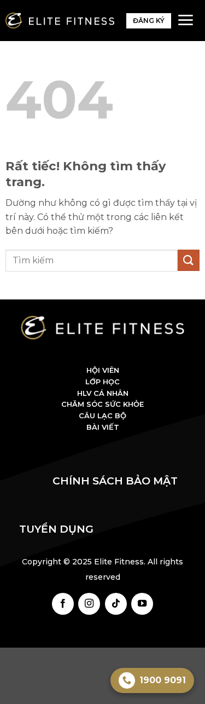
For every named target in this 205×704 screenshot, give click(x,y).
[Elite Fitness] (59, 20)
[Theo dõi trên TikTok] (116, 604)
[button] (185, 20)
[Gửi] (189, 260)
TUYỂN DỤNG (56, 529)
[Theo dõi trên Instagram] (89, 604)
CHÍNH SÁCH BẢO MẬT (119, 481)
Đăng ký (149, 20)
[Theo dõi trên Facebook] (63, 604)
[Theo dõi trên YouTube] (142, 604)
